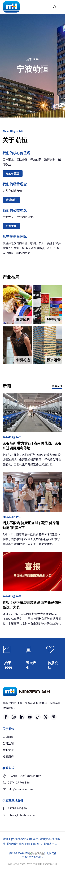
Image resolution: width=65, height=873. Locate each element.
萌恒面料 (24, 844)
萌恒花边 (32, 839)
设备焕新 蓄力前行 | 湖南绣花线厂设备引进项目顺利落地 (32, 446)
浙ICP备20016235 (19, 853)
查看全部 (57, 386)
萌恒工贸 (8, 839)
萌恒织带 (12, 844)
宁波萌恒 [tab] (31, 111)
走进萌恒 (11, 200)
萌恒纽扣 (36, 844)
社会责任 (11, 226)
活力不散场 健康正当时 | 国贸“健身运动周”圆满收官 (31, 525)
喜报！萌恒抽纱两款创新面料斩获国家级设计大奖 (32, 605)
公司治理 (8, 743)
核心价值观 (12, 173)
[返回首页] (11, 7)
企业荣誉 (8, 750)
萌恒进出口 (50, 844)
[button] (54, 7)
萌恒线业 (20, 839)
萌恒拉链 (45, 839)
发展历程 (8, 757)
